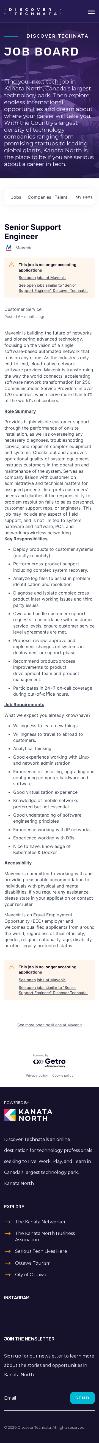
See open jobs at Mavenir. (42, 277)
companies (39, 197)
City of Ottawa (30, 1274)
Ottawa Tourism (33, 1263)
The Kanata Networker (40, 1221)
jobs (16, 197)
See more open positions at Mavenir (49, 1024)
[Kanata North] (49, 1115)
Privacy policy (37, 1075)
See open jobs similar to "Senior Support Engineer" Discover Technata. (53, 288)
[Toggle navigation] (91, 11)
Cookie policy (62, 1075)
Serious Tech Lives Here (41, 1251)
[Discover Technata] (35, 11)
